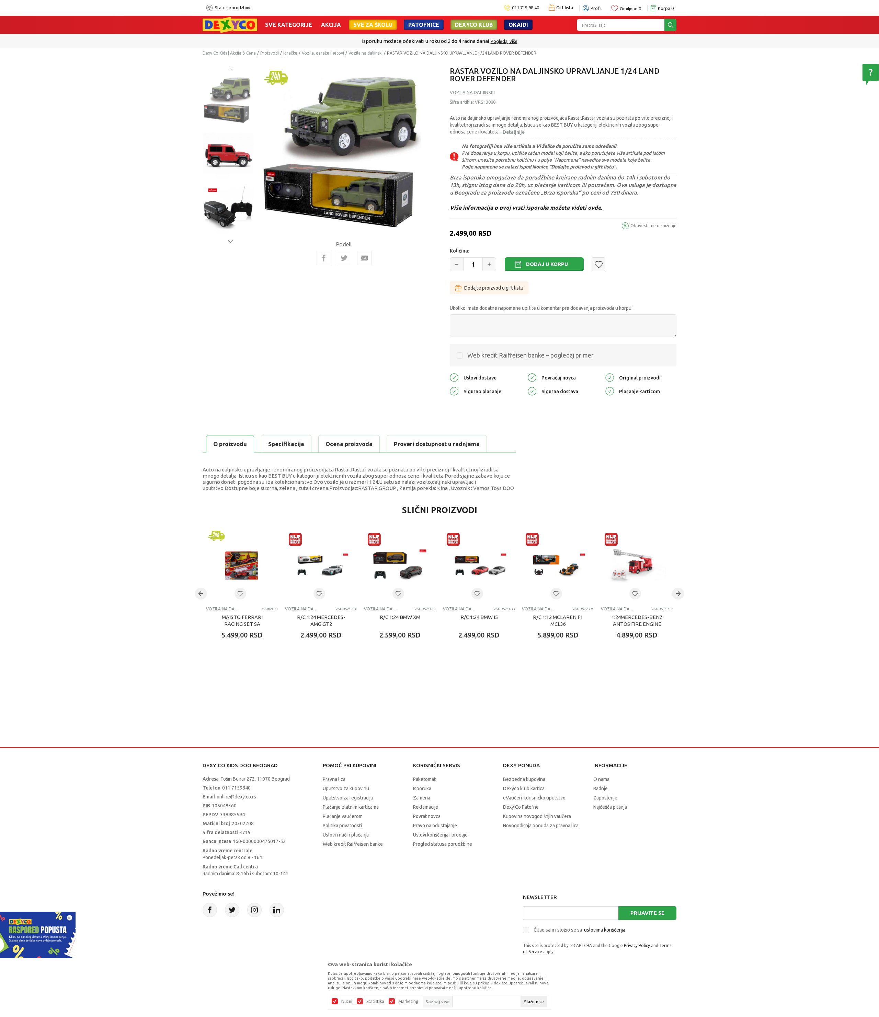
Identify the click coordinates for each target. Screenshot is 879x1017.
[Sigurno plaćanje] (454, 391)
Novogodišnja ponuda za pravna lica (541, 825)
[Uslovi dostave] (454, 377)
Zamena (421, 797)
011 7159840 (236, 788)
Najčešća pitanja (610, 807)
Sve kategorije (288, 25)
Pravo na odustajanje (435, 825)
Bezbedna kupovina (524, 779)
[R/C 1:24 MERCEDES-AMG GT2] (321, 565)
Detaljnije (514, 132)
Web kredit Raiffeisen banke (353, 844)
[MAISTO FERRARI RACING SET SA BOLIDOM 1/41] (242, 565)
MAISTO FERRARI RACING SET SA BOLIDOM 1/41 (242, 624)
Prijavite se (647, 913)
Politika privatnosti (342, 825)
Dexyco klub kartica (524, 788)
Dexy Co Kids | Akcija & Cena (229, 53)
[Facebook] (324, 258)
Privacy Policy (637, 945)
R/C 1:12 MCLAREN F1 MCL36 (558, 620)
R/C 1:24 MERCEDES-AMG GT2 (321, 620)
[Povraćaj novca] (532, 377)
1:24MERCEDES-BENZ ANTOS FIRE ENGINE (637, 620)
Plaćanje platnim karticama (351, 807)
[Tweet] (344, 258)
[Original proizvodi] (609, 377)
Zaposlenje (605, 797)
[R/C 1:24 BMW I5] (479, 565)
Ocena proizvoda (349, 444)
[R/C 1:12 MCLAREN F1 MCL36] (558, 565)
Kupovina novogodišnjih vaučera (537, 816)
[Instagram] (254, 910)
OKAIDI (518, 25)
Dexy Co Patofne (521, 807)
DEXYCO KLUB (474, 25)
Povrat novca (427, 816)
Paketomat (424, 779)
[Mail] (364, 258)
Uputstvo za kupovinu (346, 788)
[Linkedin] (277, 910)
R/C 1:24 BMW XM (400, 617)
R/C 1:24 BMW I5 (479, 617)
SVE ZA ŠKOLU (372, 25)
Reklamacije (425, 807)
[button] (598, 264)
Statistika (375, 1002)
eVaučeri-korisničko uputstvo (534, 797)
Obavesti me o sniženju (653, 225)
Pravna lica (334, 779)
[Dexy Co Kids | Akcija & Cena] (230, 24)
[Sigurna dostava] (532, 391)
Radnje (600, 788)
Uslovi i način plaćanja (346, 835)
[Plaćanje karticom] (609, 391)
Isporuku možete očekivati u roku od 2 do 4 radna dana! (425, 41)
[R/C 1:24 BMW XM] (400, 565)
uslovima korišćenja (604, 930)
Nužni (346, 1002)
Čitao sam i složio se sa (579, 929)
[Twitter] (232, 910)
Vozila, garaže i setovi (323, 53)
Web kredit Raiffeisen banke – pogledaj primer (530, 355)
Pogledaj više (504, 41)
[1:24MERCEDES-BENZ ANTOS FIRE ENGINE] (637, 565)
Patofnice (423, 25)
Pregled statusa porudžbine (442, 844)
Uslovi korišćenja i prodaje (440, 835)
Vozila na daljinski (366, 53)
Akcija (331, 25)
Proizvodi (269, 53)
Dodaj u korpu (547, 264)
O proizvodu (230, 444)
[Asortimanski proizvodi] (456, 156)
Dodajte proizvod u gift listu (493, 288)
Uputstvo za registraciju (348, 797)
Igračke (290, 53)
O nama (601, 779)
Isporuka (422, 788)
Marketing (408, 1002)
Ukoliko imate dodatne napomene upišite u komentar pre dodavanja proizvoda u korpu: (541, 308)
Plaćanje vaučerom (343, 816)
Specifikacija (286, 444)
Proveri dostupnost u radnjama (437, 444)
